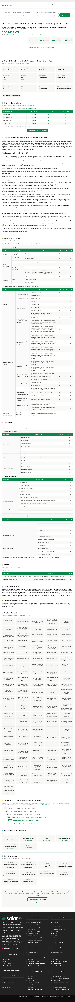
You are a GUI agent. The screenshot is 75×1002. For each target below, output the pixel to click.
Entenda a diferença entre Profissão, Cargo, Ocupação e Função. (17, 823)
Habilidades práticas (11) (10, 476)
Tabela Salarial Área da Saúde (35, 989)
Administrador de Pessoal (59, 976)
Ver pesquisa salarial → (37, 34)
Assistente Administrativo (34, 922)
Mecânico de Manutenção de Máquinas (37, 957)
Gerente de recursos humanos (60, 985)
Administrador (31, 929)
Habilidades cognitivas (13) (10, 431)
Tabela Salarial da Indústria (35, 965)
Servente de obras (7, 959)
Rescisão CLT (56, 922)
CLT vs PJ (55, 924)
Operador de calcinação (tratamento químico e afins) (16, 140)
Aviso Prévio (56, 931)
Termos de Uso (45, 996)
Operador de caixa (57, 952)
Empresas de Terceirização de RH (61, 989)
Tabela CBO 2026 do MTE (45, 804)
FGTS (54, 940)
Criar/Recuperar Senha (54, 1)
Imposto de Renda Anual (59, 929)
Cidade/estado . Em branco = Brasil (46, 12)
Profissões (51, 5)
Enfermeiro (30, 976)
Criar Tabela (69, 5)
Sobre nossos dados (23, 996)
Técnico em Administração (34, 927)
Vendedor (55, 957)
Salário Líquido (56, 927)
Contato (68, 996)
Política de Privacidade (54, 996)
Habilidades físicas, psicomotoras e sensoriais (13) (16, 516)
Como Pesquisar (63, 1)
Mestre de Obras (7, 963)
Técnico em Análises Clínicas (35, 982)
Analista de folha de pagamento (61, 978)
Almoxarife (30, 959)
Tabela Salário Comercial (59, 965)
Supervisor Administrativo (34, 931)
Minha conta (46, 1)
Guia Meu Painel (70, 1)
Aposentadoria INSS (58, 942)
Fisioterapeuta (31, 980)
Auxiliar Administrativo (33, 924)
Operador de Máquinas (33, 961)
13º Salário (55, 935)
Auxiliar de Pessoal (57, 980)
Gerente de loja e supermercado (61, 961)
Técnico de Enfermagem (34, 985)
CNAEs (62, 5)
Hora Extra (55, 933)
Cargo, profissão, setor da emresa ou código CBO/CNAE (17, 12)
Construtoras (6, 968)
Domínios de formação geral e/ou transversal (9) (16, 247)
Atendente (55, 959)
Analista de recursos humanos (60, 982)
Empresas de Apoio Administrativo (37, 938)
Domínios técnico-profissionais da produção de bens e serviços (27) (21, 286)
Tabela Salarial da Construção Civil (11, 970)
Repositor (55, 955)
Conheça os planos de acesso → (38, 902)
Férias (54, 938)
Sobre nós (63, 996)
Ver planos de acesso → (30, 108)
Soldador (30, 955)
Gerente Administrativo (33, 933)
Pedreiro (5, 961)
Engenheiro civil (7, 965)
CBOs (57, 5)
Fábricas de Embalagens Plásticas (36, 963)
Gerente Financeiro (32, 935)
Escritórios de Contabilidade (60, 987)
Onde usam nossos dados (34, 996)
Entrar (40, 1)
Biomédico (30, 978)
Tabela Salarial (40, 5)
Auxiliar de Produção (33, 952)
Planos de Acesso (29, 5)
